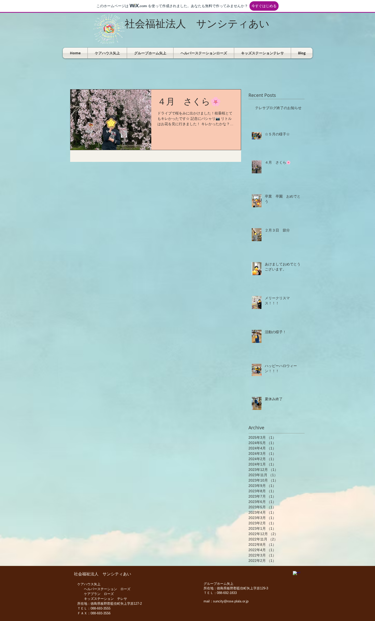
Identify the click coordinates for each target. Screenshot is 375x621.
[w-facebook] (296, 574)
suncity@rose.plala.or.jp (230, 601)
